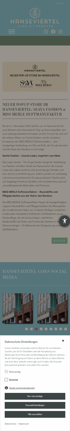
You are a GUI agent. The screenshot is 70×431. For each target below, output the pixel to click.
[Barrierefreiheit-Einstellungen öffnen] (64, 221)
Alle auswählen (35, 414)
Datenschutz (10, 423)
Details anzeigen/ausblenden (22, 387)
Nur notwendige (35, 396)
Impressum (24, 423)
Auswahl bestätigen (35, 405)
